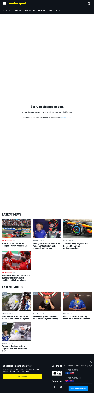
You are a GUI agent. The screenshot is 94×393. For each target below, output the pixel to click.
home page (65, 117)
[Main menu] (4, 3)
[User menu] (89, 3)
